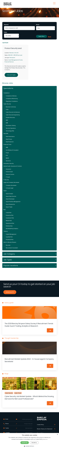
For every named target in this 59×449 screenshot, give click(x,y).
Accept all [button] (24, 442)
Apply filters (41, 36)
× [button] (57, 434)
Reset (49, 37)
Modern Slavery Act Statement (44, 429)
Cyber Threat (18, 393)
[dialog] (29, 441)
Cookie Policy (40, 424)
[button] (29, 446)
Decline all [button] (34, 442)
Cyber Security (9, 393)
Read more (45, 439)
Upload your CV (10, 292)
